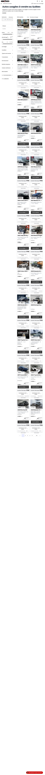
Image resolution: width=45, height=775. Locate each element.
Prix (2, 42)
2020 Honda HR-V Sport (25, 305)
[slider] (2, 34)
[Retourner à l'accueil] (1, 3)
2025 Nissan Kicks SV (37, 133)
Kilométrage (4, 37)
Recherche (4, 17)
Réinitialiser (11, 17)
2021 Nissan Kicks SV (37, 167)
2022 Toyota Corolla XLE (25, 340)
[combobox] (7, 26)
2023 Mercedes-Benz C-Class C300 (28, 65)
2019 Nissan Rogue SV (24, 167)
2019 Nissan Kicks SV (37, 99)
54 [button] (36, 435)
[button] (40, 435)
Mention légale (23, 52)
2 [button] (25, 435)
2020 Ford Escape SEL (37, 65)
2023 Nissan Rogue (36, 235)
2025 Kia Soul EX (22, 410)
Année (3, 32)
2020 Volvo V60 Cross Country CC (28, 271)
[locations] (37, 1)
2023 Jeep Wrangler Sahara (26, 235)
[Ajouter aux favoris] (27, 21)
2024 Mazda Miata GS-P (25, 30)
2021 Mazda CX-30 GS (37, 200)
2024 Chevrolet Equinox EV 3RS (27, 200)
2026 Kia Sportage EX (37, 305)
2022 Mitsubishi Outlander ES (26, 99)
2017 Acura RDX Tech (24, 375)
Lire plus (4, 13)
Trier (28, 17)
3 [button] (27, 435)
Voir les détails (22, 41)
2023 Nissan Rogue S (24, 133)
